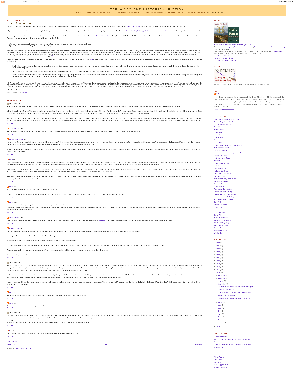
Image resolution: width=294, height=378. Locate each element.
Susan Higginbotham (16, 139)
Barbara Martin (219, 129)
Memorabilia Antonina (221, 181)
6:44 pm (10, 134)
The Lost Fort (218, 228)
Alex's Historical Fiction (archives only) (227, 119)
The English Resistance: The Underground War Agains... (236, 287)
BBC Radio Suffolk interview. (223, 56)
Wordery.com (229, 47)
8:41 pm (10, 336)
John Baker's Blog (220, 168)
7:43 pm (10, 308)
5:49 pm (10, 298)
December (222, 275)
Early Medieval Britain (221, 148)
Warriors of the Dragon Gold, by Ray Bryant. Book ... (235, 292)
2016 (218, 243)
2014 (218, 249)
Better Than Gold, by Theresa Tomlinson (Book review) (232, 344)
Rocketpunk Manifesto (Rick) (223, 199)
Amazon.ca (266, 47)
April (220, 314)
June (220, 308)
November (222, 278)
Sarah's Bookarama (220, 205)
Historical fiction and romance (20, 23)
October (221, 281)
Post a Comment (12, 341)
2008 (218, 267)
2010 (218, 261)
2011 (218, 258)
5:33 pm (10, 287)
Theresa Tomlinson (220, 367)
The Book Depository (278, 47)
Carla (11, 159)
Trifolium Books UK (220, 230)
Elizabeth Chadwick (220, 150)
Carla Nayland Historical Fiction (147, 9)
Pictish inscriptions (220, 337)
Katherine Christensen (221, 171)
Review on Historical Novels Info (225, 60)
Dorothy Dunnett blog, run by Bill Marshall (228, 145)
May (220, 311)
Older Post (198, 344)
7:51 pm (10, 154)
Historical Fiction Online (222, 158)
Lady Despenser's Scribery (223, 173)
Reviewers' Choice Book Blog (224, 197)
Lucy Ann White (219, 176)
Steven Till (217, 215)
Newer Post (11, 344)
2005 (218, 326)
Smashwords (278, 51)
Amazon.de (258, 47)
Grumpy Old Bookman (146, 31)
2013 (218, 252)
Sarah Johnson (14, 128)
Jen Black (217, 362)
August (220, 302)
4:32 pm (10, 258)
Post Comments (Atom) (24, 348)
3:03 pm (24, 92)
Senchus (217, 210)
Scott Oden (218, 207)
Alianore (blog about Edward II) (224, 122)
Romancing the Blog (161, 31)
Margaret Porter (14, 228)
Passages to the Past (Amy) (223, 189)
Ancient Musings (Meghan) (223, 124)
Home (105, 344)
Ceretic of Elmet (219, 347)
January (221, 323)
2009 (218, 264)
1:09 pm (10, 212)
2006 (218, 272)
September (222, 284)
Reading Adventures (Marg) (223, 192)
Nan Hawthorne (219, 186)
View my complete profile (224, 109)
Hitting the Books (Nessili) (222, 163)
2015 (218, 246)
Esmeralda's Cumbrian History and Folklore (228, 153)
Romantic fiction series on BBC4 (228, 295)
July (220, 305)
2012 (218, 255)
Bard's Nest (218, 132)
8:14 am (10, 197)
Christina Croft (219, 137)
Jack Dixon (218, 166)
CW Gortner (218, 142)
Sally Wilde (218, 202)
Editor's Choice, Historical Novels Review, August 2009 (232, 45)
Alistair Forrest (219, 357)
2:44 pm (10, 223)
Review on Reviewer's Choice (224, 58)
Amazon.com (249, 47)
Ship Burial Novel (220, 212)
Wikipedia (101, 220)
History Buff (218, 161)
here (91, 59)
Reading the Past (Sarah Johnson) (225, 194)
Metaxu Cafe (218, 184)
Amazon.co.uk (239, 47)
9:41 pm (10, 325)
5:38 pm (10, 123)
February (221, 320)
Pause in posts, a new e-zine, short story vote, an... (235, 298)
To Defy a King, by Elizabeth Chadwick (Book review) (232, 339)
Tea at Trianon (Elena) (221, 223)
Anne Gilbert (218, 127)
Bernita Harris (218, 135)
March (220, 317)
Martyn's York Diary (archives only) (225, 179)
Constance (217, 140)
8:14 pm (10, 182)
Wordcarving (218, 233)
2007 (218, 270)
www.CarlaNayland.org (214, 12)
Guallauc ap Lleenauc (221, 342)
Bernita (11, 202)
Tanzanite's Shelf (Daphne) (223, 220)
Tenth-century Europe (221, 225)
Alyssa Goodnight (132, 31)
